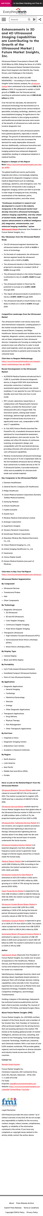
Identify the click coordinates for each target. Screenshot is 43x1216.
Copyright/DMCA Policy (14, 1212)
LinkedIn (5, 1089)
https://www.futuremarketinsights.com (24, 1087)
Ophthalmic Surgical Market (13, 921)
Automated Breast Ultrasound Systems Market (20, 934)
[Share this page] (39, 19)
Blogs (18, 1089)
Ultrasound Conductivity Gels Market (16, 875)
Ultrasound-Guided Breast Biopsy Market (18, 904)
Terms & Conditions (31, 1208)
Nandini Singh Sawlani (11, 1064)
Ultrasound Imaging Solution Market (16, 845)
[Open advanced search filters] (34, 19)
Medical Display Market (11, 861)
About (11, 1203)
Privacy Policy (32, 1212)
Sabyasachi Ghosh (10, 229)
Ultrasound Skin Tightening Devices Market (19, 823)
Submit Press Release (13, 1208)
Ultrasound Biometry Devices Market (16, 790)
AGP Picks (5, 3)
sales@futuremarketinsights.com (23, 1084)
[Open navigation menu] (4, 19)
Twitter (12, 1089)
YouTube (25, 1089)
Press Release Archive (25, 1203)
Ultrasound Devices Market (13, 807)
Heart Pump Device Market (13, 891)
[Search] (29, 19)
